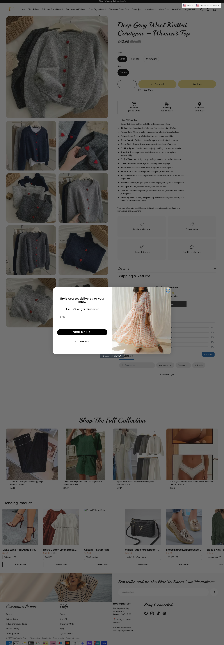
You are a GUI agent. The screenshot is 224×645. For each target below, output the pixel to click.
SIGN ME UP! (82, 332)
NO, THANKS (82, 341)
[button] (201, 5)
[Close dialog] (168, 290)
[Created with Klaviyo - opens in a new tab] (112, 356)
